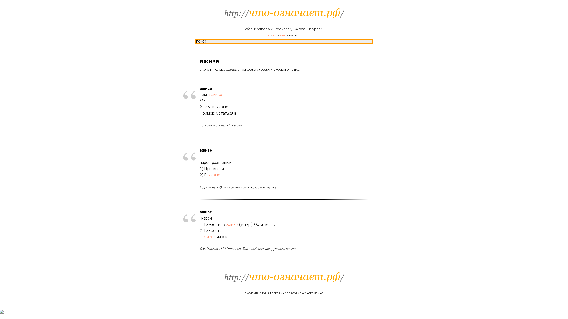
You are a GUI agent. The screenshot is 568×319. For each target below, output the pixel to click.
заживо (215, 94)
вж (275, 35)
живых (213, 175)
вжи (283, 35)
